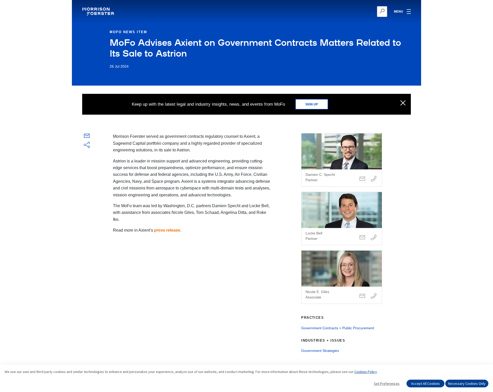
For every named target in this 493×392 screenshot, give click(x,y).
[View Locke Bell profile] (341, 218)
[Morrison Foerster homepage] (99, 11)
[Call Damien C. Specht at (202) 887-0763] (374, 179)
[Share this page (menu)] (87, 145)
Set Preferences (387, 383)
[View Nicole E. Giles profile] (341, 277)
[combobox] (357, 11)
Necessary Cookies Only (467, 383)
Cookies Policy (365, 371)
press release (167, 230)
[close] (403, 103)
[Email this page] (87, 137)
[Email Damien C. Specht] (362, 179)
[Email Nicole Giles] (362, 296)
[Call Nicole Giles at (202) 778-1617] (374, 296)
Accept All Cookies (425, 383)
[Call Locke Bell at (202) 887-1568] (374, 237)
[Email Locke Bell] (362, 237)
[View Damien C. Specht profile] (341, 159)
